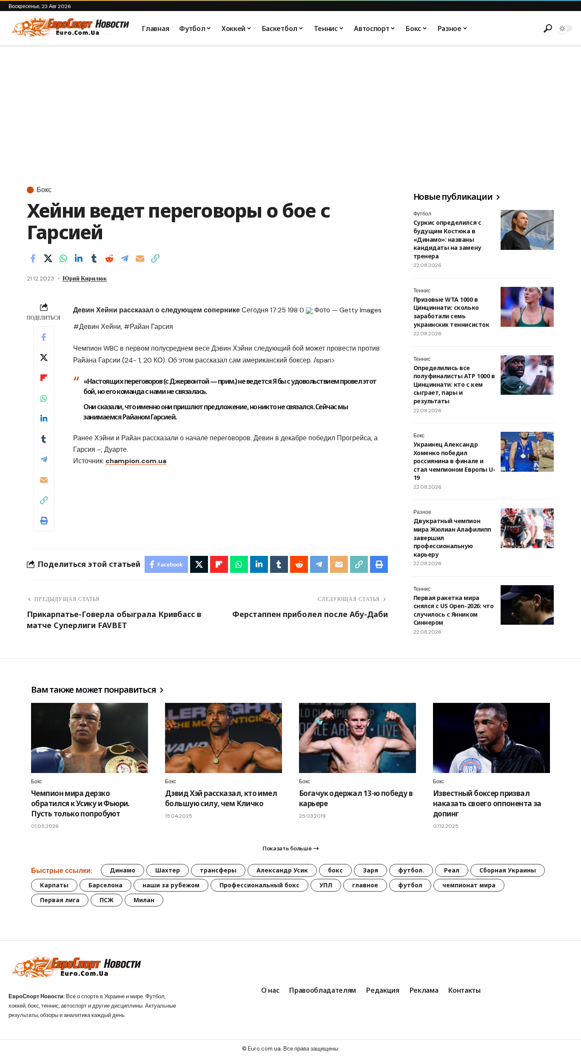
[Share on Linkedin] (79, 258)
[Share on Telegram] (125, 258)
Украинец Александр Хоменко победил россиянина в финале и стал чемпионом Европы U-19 (454, 460)
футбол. (411, 870)
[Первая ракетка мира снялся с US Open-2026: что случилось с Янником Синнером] (527, 605)
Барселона (105, 885)
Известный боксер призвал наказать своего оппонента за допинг (487, 803)
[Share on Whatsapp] (63, 258)
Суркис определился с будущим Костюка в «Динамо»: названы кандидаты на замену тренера (447, 239)
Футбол (422, 213)
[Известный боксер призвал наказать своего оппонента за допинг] (491, 738)
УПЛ (325, 885)
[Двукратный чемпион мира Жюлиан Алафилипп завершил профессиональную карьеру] (527, 528)
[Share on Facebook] (33, 258)
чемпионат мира (469, 885)
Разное (422, 512)
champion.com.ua (135, 460)
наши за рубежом (170, 885)
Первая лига (60, 900)
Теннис (421, 290)
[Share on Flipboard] (44, 378)
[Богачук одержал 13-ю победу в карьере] (357, 738)
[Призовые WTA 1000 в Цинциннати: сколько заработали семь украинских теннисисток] (527, 307)
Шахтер (167, 870)
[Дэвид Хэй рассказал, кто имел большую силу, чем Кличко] (223, 738)
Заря (370, 870)
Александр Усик (282, 870)
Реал (451, 870)
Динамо (122, 870)
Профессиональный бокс (259, 885)
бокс (335, 870)
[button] (547, 28)
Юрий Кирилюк (85, 278)
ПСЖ (107, 900)
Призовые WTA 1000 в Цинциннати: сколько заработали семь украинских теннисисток (451, 312)
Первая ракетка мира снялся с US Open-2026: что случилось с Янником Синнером (453, 610)
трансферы (218, 870)
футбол (410, 885)
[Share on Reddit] (109, 258)
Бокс (44, 190)
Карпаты (54, 885)
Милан (144, 900)
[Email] (140, 258)
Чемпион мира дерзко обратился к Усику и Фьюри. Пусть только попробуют (80, 803)
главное (365, 885)
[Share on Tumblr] (94, 258)
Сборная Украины (507, 870)
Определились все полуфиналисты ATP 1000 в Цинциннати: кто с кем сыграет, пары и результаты (454, 384)
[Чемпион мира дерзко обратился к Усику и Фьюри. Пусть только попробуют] (89, 738)
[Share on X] (48, 258)
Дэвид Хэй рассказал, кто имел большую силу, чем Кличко (221, 798)
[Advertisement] (290, 110)
